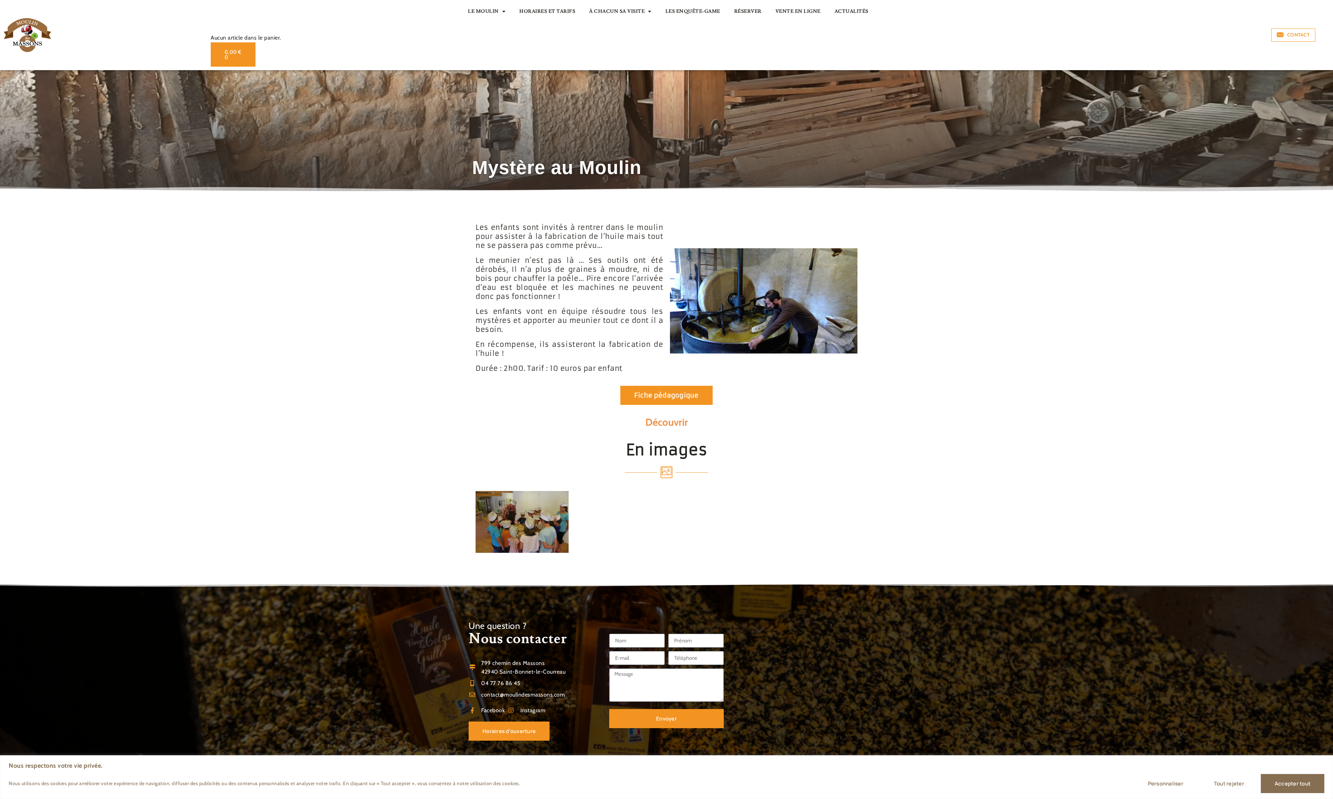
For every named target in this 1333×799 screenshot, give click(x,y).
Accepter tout (1292, 783)
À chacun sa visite (617, 11)
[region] (666, 777)
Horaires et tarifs (547, 11)
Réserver (748, 11)
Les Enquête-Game (692, 11)
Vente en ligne (798, 11)
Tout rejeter (1229, 783)
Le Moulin (483, 11)
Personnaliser (1165, 783)
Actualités (852, 11)
